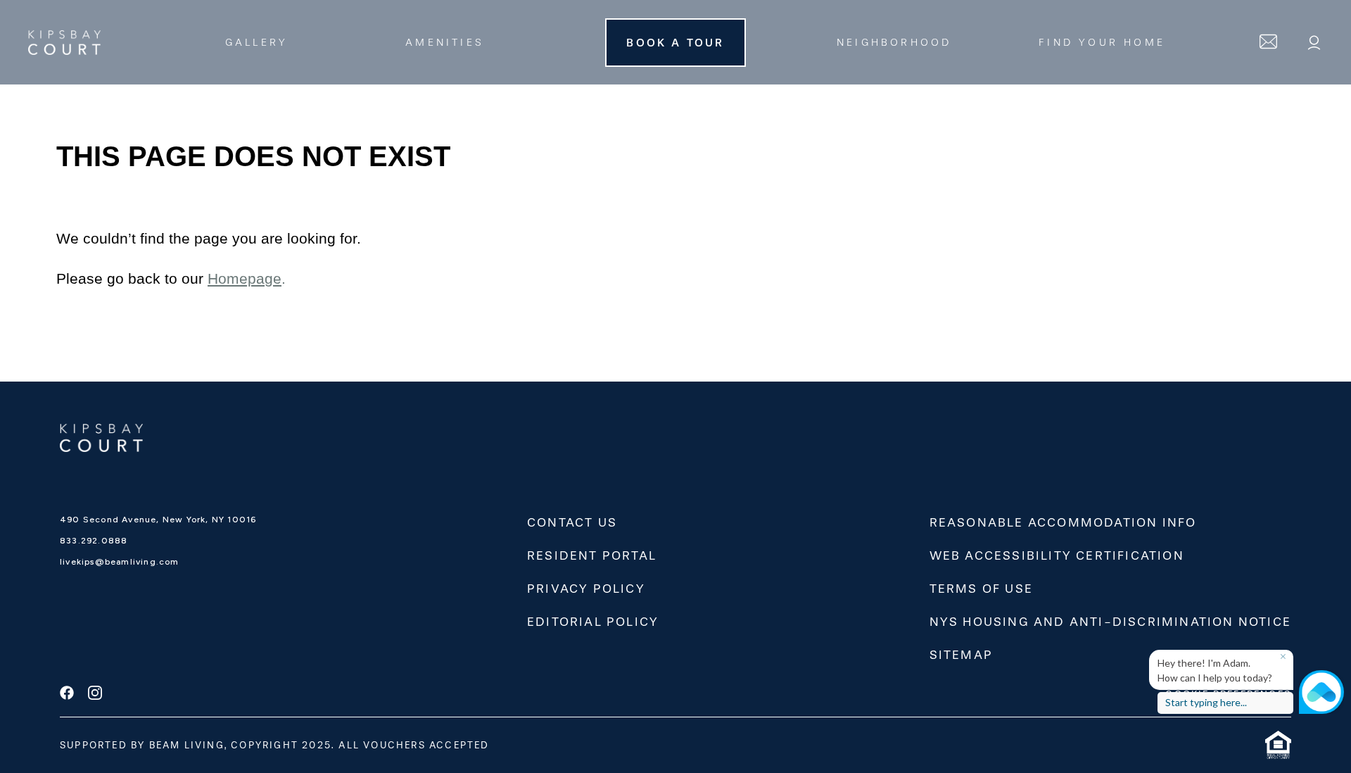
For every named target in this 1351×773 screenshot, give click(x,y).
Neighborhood (894, 43)
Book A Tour (675, 42)
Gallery (256, 43)
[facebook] (67, 694)
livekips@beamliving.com (119, 562)
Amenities (444, 43)
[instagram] (95, 694)
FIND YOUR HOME (1102, 43)
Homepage (244, 278)
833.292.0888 (93, 541)
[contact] (1268, 42)
